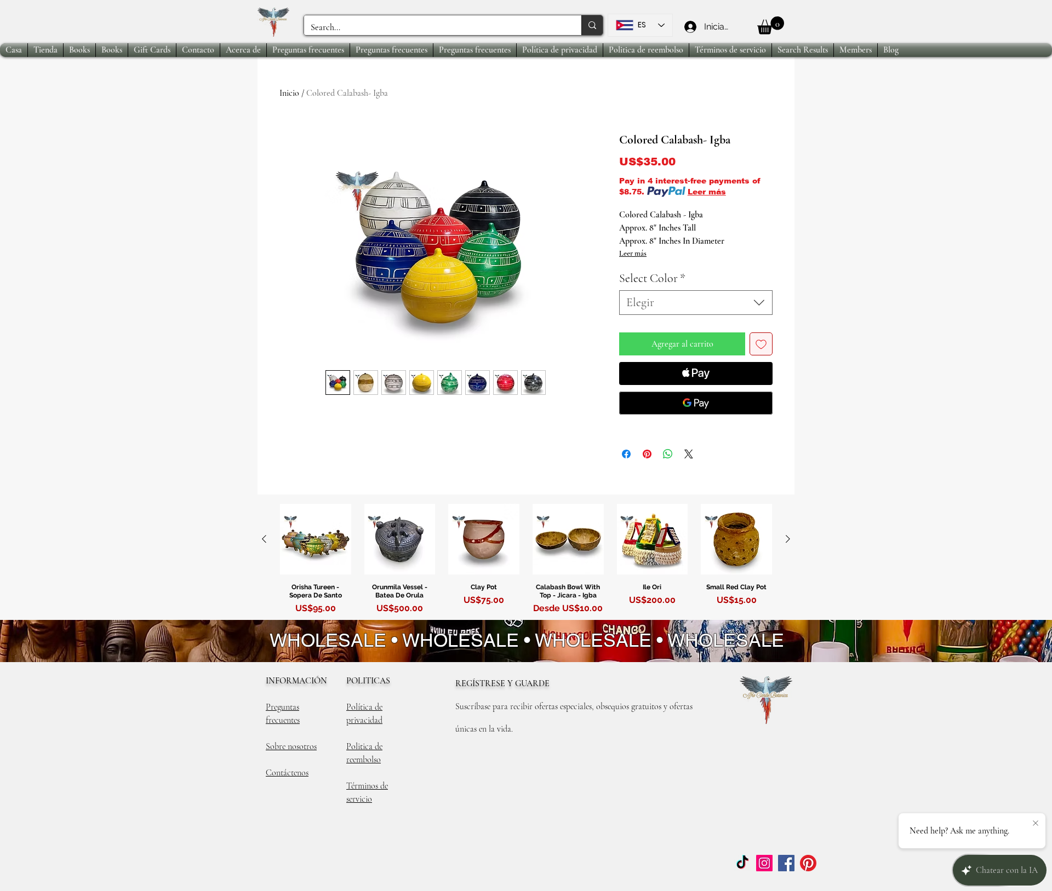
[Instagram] (764, 863)
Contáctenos (287, 772)
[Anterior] (264, 538)
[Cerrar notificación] (1035, 824)
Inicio (289, 93)
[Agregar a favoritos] (761, 343)
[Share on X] (688, 454)
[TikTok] (742, 863)
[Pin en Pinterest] (647, 454)
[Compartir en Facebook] (626, 454)
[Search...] (592, 25)
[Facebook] (786, 863)
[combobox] (696, 302)
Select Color (652, 278)
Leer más (707, 191)
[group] (526, 561)
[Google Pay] (696, 403)
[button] (770, 25)
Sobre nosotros (291, 746)
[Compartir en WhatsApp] (667, 454)
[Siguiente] (787, 538)
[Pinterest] (808, 863)
